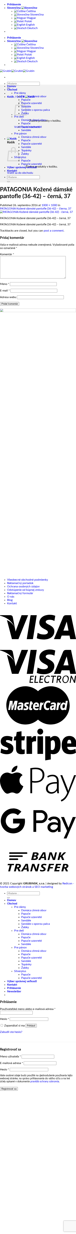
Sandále (26, 130)
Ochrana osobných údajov (23, 586)
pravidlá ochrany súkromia (44, 1081)
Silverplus (20, 157)
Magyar (31, 18)
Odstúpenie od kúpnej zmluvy (25, 589)
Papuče (25, 99)
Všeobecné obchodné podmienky (27, 579)
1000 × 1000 (49, 205)
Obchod (12, 89)
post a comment (54, 230)
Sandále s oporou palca (35, 109)
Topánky (26, 150)
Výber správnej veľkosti (22, 167)
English (30, 24)
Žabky (25, 153)
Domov (11, 86)
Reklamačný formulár (20, 593)
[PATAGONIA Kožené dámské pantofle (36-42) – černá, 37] (36, 212)
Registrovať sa (8, 1088)
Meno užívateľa (10, 1056)
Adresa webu (8, 297)
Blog (10, 600)
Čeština (31, 11)
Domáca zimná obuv (33, 120)
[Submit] (8, 88)
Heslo (4, 1019)
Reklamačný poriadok (20, 583)
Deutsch (32, 28)
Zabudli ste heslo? (11, 1032)
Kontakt (12, 170)
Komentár (7, 254)
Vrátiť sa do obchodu (20, 172)
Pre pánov (20, 133)
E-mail (5, 290)
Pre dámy (20, 93)
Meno (4, 284)
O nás (10, 596)
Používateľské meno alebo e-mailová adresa (27, 1009)
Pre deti (19, 116)
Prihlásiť (31, 1025)
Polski (28, 21)
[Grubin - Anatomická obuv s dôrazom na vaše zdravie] (17, 71)
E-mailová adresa (11, 1063)
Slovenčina (14, 7)
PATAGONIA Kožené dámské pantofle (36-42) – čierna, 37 (35, 208)
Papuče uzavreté (31, 103)
